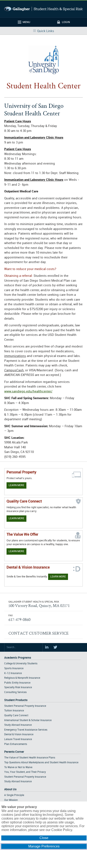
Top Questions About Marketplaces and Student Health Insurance (41, 762)
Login (66, 22)
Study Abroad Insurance (18, 725)
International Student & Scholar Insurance (28, 720)
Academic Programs (17, 657)
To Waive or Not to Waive (18, 767)
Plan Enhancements (15, 744)
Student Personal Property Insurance (25, 706)
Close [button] (43, 838)
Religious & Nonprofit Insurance (22, 678)
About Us (10, 789)
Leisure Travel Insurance (18, 739)
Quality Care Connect (16, 715)
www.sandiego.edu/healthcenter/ (28, 391)
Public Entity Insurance (17, 682)
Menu (26, 22)
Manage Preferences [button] (44, 846)
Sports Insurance (13, 668)
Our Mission (11, 800)
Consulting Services (15, 692)
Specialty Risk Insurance (18, 687)
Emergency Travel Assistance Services (25, 729)
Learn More (16, 485)
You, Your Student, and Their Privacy (25, 772)
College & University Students (20, 663)
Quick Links (45, 31)
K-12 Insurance (13, 673)
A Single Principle (14, 795)
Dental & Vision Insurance (18, 734)
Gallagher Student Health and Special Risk (43, 9)
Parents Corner (14, 751)
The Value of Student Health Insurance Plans (29, 757)
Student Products (15, 700)
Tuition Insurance (14, 710)
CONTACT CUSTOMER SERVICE (38, 633)
